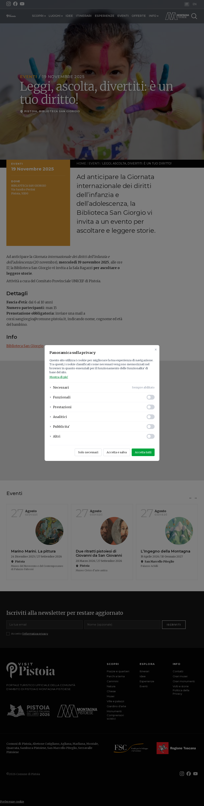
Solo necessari (88, 452)
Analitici (60, 417)
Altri (56, 436)
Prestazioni (62, 407)
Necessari (61, 387)
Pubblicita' (61, 427)
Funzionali (62, 397)
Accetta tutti (143, 452)
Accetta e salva (117, 452)
